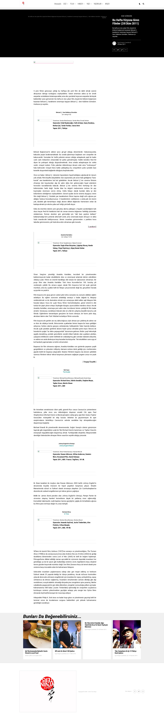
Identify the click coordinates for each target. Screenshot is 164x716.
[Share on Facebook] (114, 50)
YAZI (88, 4)
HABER (80, 4)
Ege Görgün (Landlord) (124, 42)
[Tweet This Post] (118, 50)
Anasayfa (57, 4)
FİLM (72, 4)
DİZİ (64, 4)
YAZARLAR (97, 4)
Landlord (92, 227)
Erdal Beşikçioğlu (67, 123)
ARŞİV (107, 4)
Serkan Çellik (28, 655)
